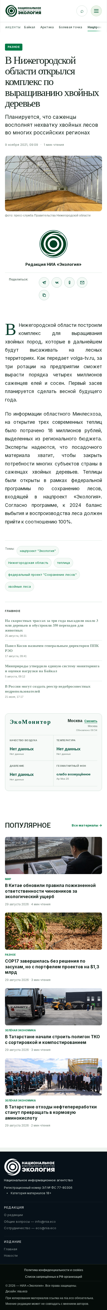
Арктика (47, 27)
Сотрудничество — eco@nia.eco (30, 1228)
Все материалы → (87, 825)
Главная (10, 1249)
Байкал (29, 27)
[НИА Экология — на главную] (23, 11)
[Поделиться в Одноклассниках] (69, 282)
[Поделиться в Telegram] (44, 282)
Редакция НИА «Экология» (53, 264)
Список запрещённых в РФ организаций (53, 1277)
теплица (63, 563)
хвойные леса (19, 586)
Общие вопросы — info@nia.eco (30, 1221)
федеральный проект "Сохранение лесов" (42, 575)
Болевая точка (70, 27)
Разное (14, 46)
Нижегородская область (28, 563)
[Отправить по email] (82, 282)
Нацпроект (97, 27)
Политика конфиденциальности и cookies (53, 1270)
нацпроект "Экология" (38, 551)
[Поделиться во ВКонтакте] (57, 282)
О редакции (13, 1215)
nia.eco (22, 1291)
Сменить (90, 721)
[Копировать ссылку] (44, 295)
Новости (11, 1255)
